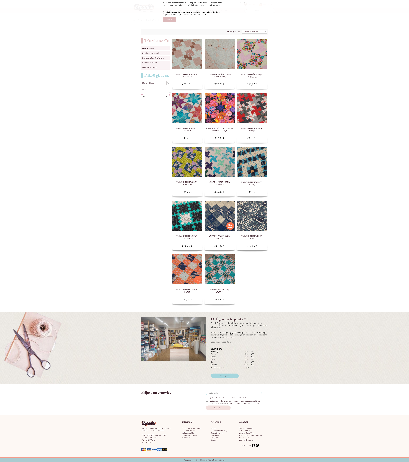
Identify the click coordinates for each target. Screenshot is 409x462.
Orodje (213, 428)
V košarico (179, 84)
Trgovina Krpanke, (246, 428)
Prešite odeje (148, 48)
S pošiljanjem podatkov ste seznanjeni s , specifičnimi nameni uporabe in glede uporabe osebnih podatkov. (235, 402)
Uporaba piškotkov (189, 430)
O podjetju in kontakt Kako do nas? (189, 436)
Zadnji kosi (215, 437)
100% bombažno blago (219, 430)
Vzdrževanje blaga (188, 433)
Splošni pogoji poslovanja (191, 428)
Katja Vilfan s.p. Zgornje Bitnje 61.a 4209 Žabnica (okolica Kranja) (250, 432)
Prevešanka (215, 435)
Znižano (214, 440)
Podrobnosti (195, 84)
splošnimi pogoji (245, 401)
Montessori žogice (149, 67)
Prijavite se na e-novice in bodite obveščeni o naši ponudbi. (231, 397)
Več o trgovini (225, 376)
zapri (243, 2)
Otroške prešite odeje (151, 53)
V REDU (170, 19)
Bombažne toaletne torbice (153, 58)
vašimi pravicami (229, 403)
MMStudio (221, 460)
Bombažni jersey (217, 433)
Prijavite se (218, 408)
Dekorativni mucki (149, 63)
